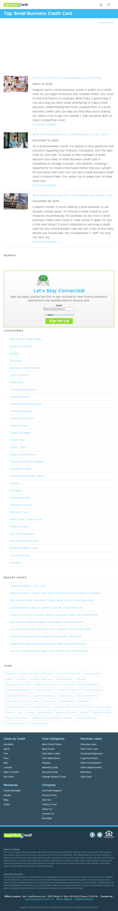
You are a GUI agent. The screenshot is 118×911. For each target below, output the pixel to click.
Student (68, 718)
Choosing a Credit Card (17, 684)
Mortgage (16, 490)
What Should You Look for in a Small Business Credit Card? (73, 195)
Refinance (86, 772)
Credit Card (67, 684)
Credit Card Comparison (26, 404)
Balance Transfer (21, 346)
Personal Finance (21, 505)
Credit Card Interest (68, 690)
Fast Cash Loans (89, 749)
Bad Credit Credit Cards (26, 339)
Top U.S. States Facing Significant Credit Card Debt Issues (49, 651)
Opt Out (46, 800)
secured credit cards (16, 718)
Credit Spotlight (20, 433)
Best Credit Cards (51, 744)
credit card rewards (43, 695)
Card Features (19, 375)
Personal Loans (88, 744)
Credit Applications (23, 389)
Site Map (47, 818)
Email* (59, 305)
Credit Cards (65, 695)
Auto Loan (86, 776)
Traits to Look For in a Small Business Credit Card (67, 78)
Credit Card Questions (17, 695)
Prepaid (46, 763)
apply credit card (29, 673)
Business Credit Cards (24, 368)
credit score (49, 701)
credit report (32, 701)
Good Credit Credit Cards (27, 476)
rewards (84, 712)
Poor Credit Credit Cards (26, 519)
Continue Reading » (46, 124)
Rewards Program (101, 712)
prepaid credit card (66, 712)
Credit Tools (18, 447)
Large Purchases (89, 758)
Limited (8, 767)
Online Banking (20, 498)
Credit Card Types (22, 418)
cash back (80, 679)
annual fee (10, 673)
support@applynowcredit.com (39, 899)
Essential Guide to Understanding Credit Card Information (48, 644)
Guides (14, 483)
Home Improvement (91, 767)
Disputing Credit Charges (26, 461)
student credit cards (16, 723)
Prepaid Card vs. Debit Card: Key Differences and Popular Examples (55, 593)
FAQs (7, 804)
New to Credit (11, 772)
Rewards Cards (50, 767)
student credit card (86, 718)
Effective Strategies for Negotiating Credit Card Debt (45, 636)
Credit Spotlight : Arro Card (28, 586)
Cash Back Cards (51, 753)
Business (16, 361)
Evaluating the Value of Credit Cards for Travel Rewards (47, 607)
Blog (6, 800)
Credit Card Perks (92, 690)
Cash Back (17, 382)
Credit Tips (17, 440)
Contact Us (48, 813)
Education (84, 701)
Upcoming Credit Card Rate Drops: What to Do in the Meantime (52, 600)
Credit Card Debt (21, 411)
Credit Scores (19, 426)
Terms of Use (49, 804)
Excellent (8, 744)
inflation (9, 712)
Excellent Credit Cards (66, 707)
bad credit (47, 673)
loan (20, 712)
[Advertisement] (59, 48)
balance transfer (92, 673)
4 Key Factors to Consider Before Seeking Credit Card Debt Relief (54, 615)
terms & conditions (64, 315)
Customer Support (52, 790)
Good (7, 749)
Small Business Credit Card (45, 718)
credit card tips (13, 701)
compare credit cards (45, 684)
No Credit (9, 776)
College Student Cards (54, 776)
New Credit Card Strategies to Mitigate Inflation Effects (47, 622)
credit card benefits (87, 684)
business (21, 679)
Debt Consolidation (22, 454)
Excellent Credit (20, 469)
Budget (14, 353)
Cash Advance (63, 679)
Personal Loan (19, 512)
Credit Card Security (86, 695)
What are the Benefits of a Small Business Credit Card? (70, 134)
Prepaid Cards (19, 526)
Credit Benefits (20, 397)
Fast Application (51, 758)
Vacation (15, 562)
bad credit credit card (68, 673)
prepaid (30, 712)
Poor (6, 758)
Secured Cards (50, 772)
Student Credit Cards (24, 548)
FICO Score (88, 707)
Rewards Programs (22, 534)
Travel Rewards (39, 723)
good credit (104, 707)
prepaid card (45, 712)
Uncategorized (19, 555)
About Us (47, 809)
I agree (60, 315)
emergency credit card (17, 707)
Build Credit (48, 749)
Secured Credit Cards (24, 541)
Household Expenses (92, 753)
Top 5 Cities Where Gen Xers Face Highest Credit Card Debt (50, 629)
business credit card (41, 679)
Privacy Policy (49, 795)
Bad (6, 763)
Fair (6, 753)
